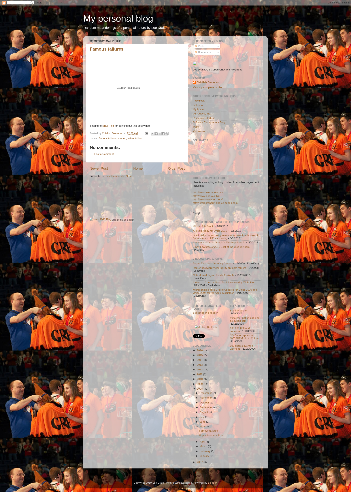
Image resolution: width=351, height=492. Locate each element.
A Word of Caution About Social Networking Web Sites (224, 282)
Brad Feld (108, 125)
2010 (200, 379)
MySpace (198, 109)
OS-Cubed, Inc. (202, 113)
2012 (200, 369)
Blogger (212, 482)
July (202, 417)
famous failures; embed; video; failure (120, 138)
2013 (200, 364)
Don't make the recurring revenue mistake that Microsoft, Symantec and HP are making (226, 237)
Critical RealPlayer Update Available (213, 275)
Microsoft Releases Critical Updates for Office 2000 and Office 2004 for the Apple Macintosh (225, 291)
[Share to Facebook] (163, 133)
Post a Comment (104, 154)
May (202, 426)
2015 (200, 355)
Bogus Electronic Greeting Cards (212, 263)
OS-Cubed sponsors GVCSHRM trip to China (244, 337)
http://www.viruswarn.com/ (208, 192)
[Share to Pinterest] (167, 133)
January (205, 456)
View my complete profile (207, 87)
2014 (200, 360)
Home (138, 168)
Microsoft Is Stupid (203, 226)
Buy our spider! (239, 310)
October (205, 402)
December (206, 393)
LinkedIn (198, 105)
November (206, 397)
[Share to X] (160, 133)
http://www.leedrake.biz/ (206, 196)
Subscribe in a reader (205, 312)
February (205, 451)
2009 (200, 384)
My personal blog (118, 18)
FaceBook (199, 100)
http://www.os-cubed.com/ (208, 199)
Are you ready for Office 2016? (211, 230)
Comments (204, 52)
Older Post (176, 168)
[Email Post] (146, 133)
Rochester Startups (204, 118)
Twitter (197, 126)
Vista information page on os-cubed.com (245, 319)
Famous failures (106, 49)
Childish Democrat (208, 82)
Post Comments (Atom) (119, 176)
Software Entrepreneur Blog (209, 122)
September (206, 407)
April (203, 441)
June (203, 421)
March (204, 446)
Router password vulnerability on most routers (219, 268)
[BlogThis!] (156, 133)
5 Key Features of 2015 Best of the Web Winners (221, 247)
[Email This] (153, 133)
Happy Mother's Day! (211, 435)
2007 (200, 462)
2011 (200, 374)
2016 (200, 350)
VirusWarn (199, 131)
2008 (200, 388)
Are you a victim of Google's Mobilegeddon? (218, 242)
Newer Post (99, 168)
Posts (200, 46)
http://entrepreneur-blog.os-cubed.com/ (215, 203)
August (204, 412)
